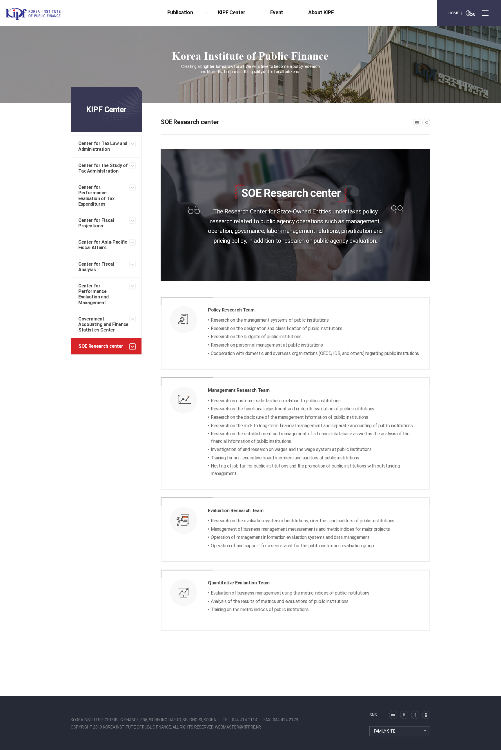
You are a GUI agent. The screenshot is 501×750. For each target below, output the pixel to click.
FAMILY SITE (384, 731)
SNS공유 (426, 122)
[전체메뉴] (485, 13)
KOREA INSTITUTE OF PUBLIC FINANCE (40, 14)
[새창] (470, 13)
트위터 (404, 715)
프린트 (417, 122)
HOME (454, 13)
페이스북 (415, 715)
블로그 (393, 715)
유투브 (426, 715)
